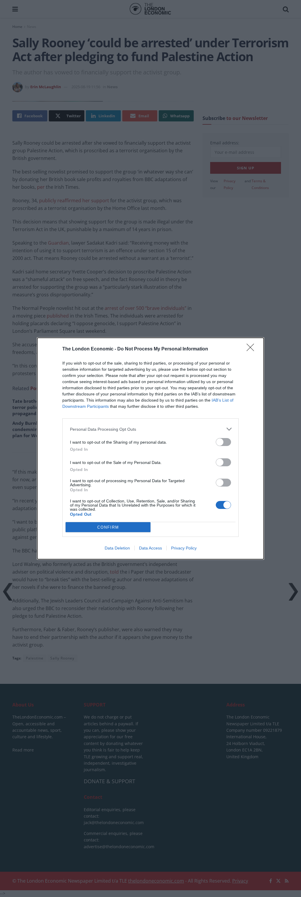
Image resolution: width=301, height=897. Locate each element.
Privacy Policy (184, 548)
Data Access (150, 548)
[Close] (252, 349)
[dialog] (150, 448)
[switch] (223, 442)
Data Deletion (117, 548)
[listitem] (150, 429)
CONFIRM (108, 527)
